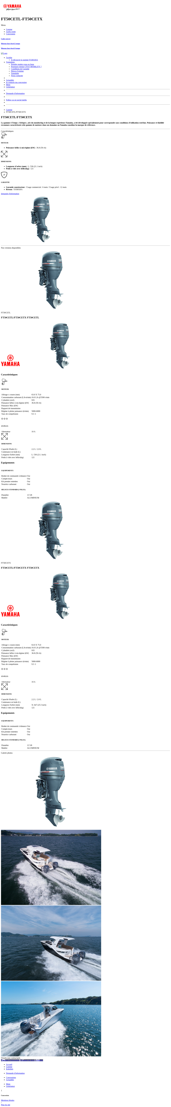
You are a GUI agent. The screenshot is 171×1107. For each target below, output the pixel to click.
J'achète (9, 58)
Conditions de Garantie (20, 69)
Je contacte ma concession (16, 82)
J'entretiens (10, 62)
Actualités (10, 80)
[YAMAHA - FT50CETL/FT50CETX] (51, 829)
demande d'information (10, 194)
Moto (8, 85)
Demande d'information (15, 93)
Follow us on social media (16, 100)
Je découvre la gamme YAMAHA (24, 60)
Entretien (9, 1069)
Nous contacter (17, 76)
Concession (10, 34)
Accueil (9, 1064)
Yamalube (15, 73)
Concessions (11, 1077)
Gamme (9, 29)
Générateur (10, 87)
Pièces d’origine (17, 71)
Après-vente (11, 32)
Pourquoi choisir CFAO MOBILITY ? (26, 67)
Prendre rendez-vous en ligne (22, 64)
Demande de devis (27, 1060)
